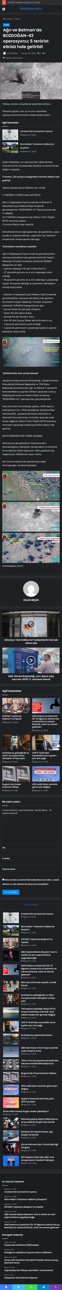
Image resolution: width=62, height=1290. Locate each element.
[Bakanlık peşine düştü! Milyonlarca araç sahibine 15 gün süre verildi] (11, 1123)
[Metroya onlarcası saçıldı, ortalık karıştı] (11, 986)
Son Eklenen (31, 904)
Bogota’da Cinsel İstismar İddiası (11, 785)
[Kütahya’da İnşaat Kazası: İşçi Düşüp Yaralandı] (11, 1135)
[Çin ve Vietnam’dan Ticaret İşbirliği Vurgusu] (11, 1148)
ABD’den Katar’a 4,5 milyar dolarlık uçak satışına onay (39, 1049)
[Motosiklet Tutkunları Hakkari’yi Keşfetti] (10, 147)
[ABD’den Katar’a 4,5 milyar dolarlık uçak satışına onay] (11, 1051)
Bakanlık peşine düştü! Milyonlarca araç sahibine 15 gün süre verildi (39, 1120)
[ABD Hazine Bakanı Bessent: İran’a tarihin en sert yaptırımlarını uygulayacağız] (11, 956)
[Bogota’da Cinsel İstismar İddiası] (16, 774)
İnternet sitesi (8, 869)
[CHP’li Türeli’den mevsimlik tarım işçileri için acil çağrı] (46, 742)
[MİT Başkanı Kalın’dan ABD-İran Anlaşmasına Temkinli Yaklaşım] (11, 1161)
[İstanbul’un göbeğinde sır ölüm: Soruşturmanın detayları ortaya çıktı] (16, 742)
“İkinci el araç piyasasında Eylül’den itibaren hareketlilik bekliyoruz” (40, 1062)
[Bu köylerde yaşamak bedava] (11, 1039)
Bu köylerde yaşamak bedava (36, 1035)
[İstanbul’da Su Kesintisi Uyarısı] (10, 134)
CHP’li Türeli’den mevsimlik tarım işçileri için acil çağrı (44, 755)
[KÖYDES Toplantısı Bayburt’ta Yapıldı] (16, 705)
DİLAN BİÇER (12, 53)
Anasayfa (9, 19)
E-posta (6, 858)
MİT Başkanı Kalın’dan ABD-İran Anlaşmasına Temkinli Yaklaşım (37, 1159)
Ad (4, 847)
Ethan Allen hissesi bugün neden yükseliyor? (26, 1111)
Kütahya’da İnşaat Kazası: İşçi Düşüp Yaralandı (37, 1133)
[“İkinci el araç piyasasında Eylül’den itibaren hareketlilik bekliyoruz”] (11, 1064)
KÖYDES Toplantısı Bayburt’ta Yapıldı (12, 717)
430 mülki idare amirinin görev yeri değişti (45, 785)
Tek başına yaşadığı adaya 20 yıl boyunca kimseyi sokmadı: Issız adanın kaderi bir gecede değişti (38, 1011)
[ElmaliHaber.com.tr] (31, 8)
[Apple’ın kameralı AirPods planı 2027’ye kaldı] (11, 1102)
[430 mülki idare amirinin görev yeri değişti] (46, 774)
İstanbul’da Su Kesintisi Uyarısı (36, 131)
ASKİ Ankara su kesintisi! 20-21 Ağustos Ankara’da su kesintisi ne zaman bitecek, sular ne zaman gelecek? (45, 721)
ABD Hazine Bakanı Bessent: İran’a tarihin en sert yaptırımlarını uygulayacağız (39, 955)
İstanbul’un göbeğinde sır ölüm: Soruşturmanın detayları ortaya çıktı (15, 755)
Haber (18, 19)
